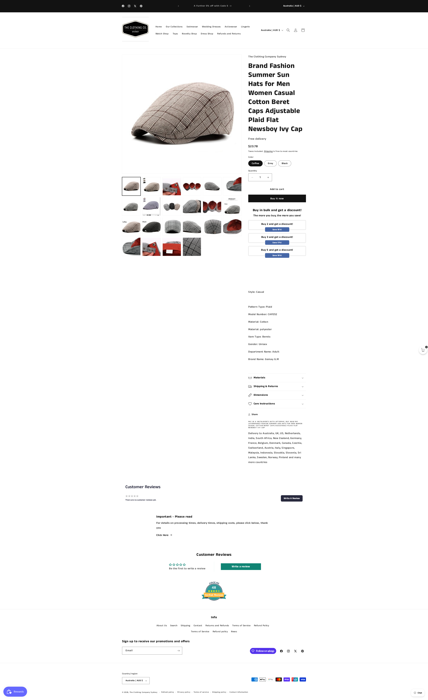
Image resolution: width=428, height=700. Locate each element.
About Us (161, 625)
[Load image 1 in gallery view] (131, 186)
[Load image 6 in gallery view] (192, 186)
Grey (270, 163)
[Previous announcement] (178, 6)
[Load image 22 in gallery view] (151, 247)
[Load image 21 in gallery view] (131, 247)
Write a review (241, 566)
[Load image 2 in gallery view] (151, 186)
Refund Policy (261, 625)
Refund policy (220, 631)
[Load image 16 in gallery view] (151, 226)
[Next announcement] (249, 6)
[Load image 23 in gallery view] (172, 247)
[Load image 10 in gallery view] (151, 206)
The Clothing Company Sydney (143, 692)
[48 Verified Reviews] (214, 607)
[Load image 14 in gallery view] (232, 206)
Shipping (268, 151)
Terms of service (201, 692)
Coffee (255, 163)
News (234, 631)
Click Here (162, 535)
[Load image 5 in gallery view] (172, 186)
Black (285, 163)
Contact (198, 625)
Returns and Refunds (217, 625)
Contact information (239, 692)
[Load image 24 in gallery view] (192, 247)
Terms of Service (241, 625)
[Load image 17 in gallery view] (172, 226)
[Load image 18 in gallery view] (192, 226)
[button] (288, 30)
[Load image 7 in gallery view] (212, 186)
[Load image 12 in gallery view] (192, 206)
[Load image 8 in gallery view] (232, 186)
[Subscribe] (178, 651)
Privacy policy (183, 692)
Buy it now (277, 198)
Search (174, 625)
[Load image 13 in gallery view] (212, 206)
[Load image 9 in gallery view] (131, 206)
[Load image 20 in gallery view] (232, 226)
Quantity (252, 170)
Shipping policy (219, 692)
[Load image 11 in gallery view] (172, 206)
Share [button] (255, 414)
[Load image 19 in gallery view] (212, 226)
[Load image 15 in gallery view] (131, 226)
